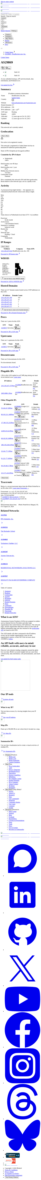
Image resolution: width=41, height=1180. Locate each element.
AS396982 (17, 406)
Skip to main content (7, 1)
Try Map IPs (7, 733)
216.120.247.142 (6, 300)
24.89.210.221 (5, 431)
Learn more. (16, 488)
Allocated (4, 116)
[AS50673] (5, 497)
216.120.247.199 (6, 297)
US (39, 409)
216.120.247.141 (6, 302)
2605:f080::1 (5, 393)
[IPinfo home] (20, 8)
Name (3, 95)
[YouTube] (22, 999)
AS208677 (17, 470)
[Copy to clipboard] (3, 68)
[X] (22, 969)
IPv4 (3, 136)
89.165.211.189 (6, 414)
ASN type (4, 112)
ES (38, 459)
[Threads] (22, 1102)
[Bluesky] (22, 1135)
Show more (5, 478)
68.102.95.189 (5, 438)
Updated (3, 118)
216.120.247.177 (6, 306)
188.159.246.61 (6, 445)
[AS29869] (5, 499)
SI (39, 446)
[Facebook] (22, 1030)
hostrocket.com (31, 103)
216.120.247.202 (6, 304)
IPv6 (7, 136)
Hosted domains (6, 105)
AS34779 (17, 443)
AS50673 (4, 328)
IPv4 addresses (5, 107)
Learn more (17, 377)
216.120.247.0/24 (6, 251)
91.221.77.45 (5, 458)
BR (33, 425)
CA (33, 433)
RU (33, 475)
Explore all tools (8, 699)
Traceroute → (24, 488)
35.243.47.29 (5, 408)
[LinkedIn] (22, 895)
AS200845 (17, 456)
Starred (7, 31)
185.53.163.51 (14, 497)
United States (16, 98)
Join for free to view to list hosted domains (16, 310)
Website (3, 103)
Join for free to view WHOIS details (14, 278)
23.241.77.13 (5, 451)
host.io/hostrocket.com (19, 103)
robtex (11, 639)
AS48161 (17, 412)
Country (3, 99)
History (3, 31)
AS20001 (17, 448)
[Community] (22, 859)
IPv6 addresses (5, 109)
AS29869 (18, 385)
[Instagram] (22, 1066)
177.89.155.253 (6, 423)
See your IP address (9, 717)
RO (33, 416)
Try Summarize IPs (9, 751)
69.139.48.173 (5, 466)
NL (34, 388)
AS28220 (17, 419)
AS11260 (17, 429)
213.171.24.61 (5, 473)
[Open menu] (1, 48)
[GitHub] (22, 932)
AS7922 (17, 463)
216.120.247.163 (14, 499)
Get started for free (7, 85)
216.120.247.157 (6, 386)
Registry (3, 114)
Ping (13, 386)
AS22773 (17, 436)
